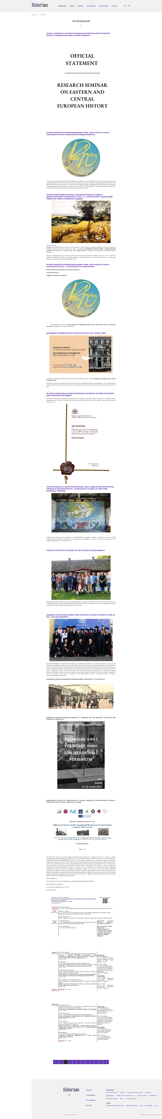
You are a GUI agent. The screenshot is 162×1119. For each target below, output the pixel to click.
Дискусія (147, 1092)
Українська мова (142, 1095)
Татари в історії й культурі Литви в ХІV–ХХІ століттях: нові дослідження (75, 550)
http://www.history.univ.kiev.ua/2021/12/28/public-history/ (79, 186)
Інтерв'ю (122, 1092)
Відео (121, 1098)
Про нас (114, 6)
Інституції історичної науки (134, 1092)
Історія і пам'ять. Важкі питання (125, 1095)
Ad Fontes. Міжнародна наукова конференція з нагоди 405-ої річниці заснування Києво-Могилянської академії (80, 394)
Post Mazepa (152, 1095)
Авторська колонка (111, 1092)
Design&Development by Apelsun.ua (150, 1114)
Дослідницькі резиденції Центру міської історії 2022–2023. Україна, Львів (76, 333)
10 (100, 1062)
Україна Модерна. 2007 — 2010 (114, 1105)
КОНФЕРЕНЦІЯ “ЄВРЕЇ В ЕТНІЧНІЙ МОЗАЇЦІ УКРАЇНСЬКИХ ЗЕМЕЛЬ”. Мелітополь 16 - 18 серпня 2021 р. (75, 679)
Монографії (148, 1105)
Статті (156, 1105)
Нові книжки (103, 6)
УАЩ (141, 1105)
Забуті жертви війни (112, 1098)
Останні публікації (131, 1098)
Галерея (80, 6)
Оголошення (91, 6)
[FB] (129, 6)
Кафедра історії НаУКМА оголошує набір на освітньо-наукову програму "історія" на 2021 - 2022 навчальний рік (80, 616)
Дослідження (110, 1095)
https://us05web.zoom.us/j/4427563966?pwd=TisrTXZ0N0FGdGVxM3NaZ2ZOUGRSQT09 (70, 881)
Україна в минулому (131, 1105)
